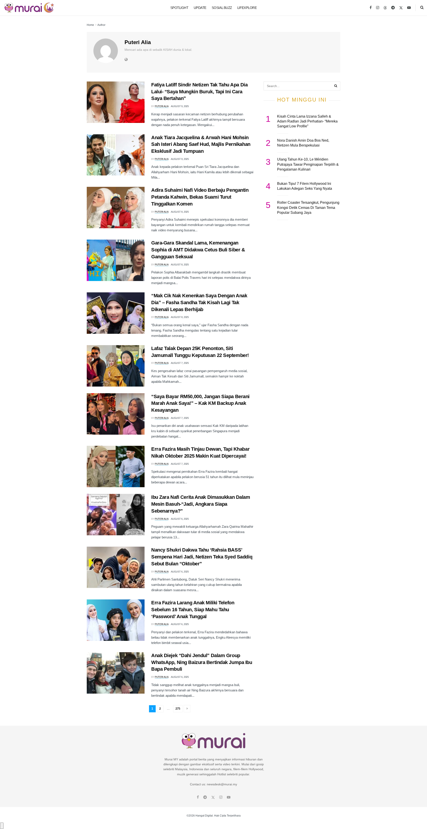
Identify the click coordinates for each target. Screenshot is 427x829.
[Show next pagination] (187, 708)
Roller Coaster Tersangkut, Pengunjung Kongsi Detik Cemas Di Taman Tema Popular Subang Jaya (308, 207)
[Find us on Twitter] (401, 8)
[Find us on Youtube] (409, 8)
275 (177, 708)
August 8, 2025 (180, 211)
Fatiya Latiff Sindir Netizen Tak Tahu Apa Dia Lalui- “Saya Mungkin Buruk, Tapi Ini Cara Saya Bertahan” (199, 91)
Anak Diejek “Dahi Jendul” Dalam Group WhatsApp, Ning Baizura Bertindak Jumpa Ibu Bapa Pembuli (201, 662)
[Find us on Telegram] (393, 8)
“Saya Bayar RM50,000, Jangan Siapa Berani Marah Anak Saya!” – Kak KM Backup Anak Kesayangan (200, 403)
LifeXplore (247, 8)
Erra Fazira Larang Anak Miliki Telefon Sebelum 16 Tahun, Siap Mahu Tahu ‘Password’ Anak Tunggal (192, 609)
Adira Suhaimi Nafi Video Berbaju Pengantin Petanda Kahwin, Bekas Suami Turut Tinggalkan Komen (200, 197)
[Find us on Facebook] (371, 8)
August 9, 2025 (180, 106)
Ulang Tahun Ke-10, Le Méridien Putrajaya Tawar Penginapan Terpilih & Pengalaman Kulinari (308, 164)
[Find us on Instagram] (377, 8)
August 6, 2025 (180, 518)
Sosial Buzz (222, 8)
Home (90, 24)
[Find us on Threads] (385, 8)
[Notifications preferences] (2, 826)
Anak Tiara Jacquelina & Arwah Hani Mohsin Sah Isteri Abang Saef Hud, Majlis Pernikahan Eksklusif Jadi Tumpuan (200, 144)
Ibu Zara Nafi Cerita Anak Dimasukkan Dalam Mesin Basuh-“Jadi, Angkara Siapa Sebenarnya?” (200, 504)
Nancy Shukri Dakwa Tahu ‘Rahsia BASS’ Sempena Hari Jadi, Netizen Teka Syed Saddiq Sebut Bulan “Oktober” (201, 556)
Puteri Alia (161, 106)
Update (200, 8)
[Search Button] (422, 7)
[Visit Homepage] (29, 8)
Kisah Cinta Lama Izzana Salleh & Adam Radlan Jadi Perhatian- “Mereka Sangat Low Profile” (307, 121)
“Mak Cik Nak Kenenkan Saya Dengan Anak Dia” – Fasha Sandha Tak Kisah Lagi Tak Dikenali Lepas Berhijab (199, 302)
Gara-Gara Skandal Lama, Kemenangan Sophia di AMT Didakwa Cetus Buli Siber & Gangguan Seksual (198, 249)
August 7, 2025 (180, 363)
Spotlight (179, 8)
